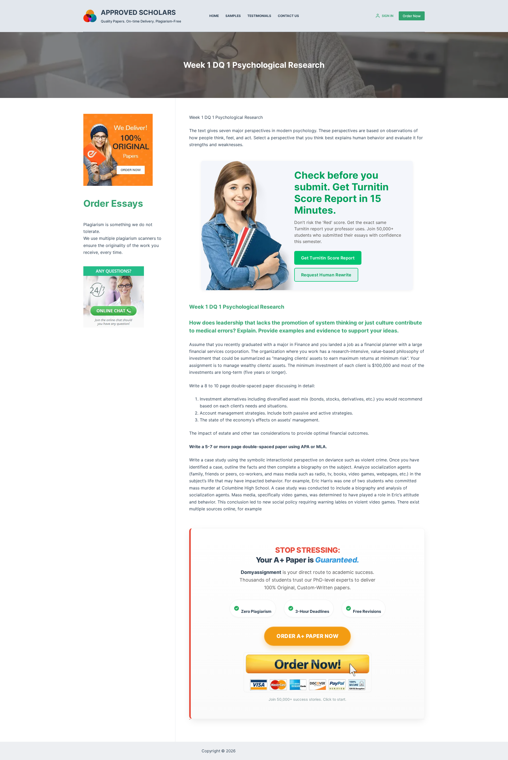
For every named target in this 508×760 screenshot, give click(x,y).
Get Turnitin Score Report (328, 257)
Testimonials (259, 16)
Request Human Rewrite (326, 274)
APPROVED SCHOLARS (138, 12)
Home (214, 16)
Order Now (412, 16)
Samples (233, 16)
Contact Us (288, 16)
